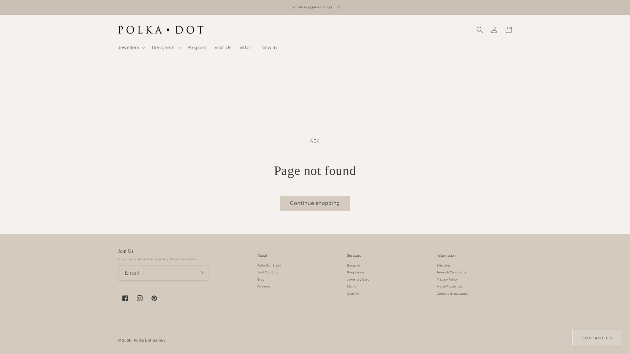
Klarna (352, 286)
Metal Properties (449, 286)
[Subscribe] (200, 273)
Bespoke (353, 265)
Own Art (353, 293)
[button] (131, 47)
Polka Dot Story (269, 265)
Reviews (264, 286)
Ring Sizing (355, 272)
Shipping (443, 265)
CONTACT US (597, 337)
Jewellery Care (358, 279)
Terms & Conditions (451, 272)
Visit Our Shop (268, 272)
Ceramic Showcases (452, 293)
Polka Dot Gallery (150, 340)
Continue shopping (315, 203)
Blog (261, 279)
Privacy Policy (447, 279)
